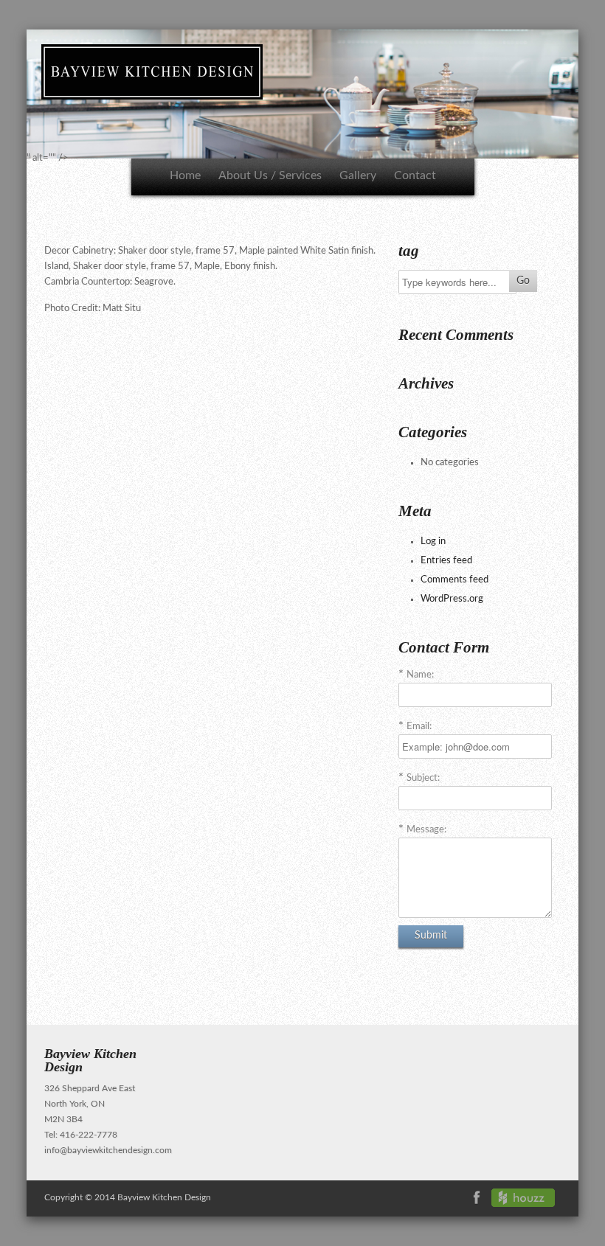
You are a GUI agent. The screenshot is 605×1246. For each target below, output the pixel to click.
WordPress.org (452, 599)
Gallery (357, 175)
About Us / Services (270, 175)
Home (185, 175)
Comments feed (454, 580)
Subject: (423, 778)
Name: (420, 675)
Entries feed (446, 560)
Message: (426, 830)
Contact (415, 175)
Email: (419, 726)
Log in (433, 541)
